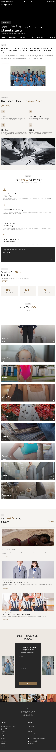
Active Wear (6, 456)
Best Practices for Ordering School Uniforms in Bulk (16, 582)
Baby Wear (6, 358)
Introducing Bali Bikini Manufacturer (12, 550)
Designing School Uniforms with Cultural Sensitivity (16, 614)
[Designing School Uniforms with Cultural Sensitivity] (28, 602)
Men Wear (6, 338)
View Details (4, 341)
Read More (5, 556)
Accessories (6, 495)
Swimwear (6, 377)
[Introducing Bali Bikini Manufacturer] (28, 537)
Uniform (5, 475)
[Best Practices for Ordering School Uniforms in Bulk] (28, 569)
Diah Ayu (4, 547)
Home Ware (6, 436)
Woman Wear (7, 397)
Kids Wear (6, 416)
